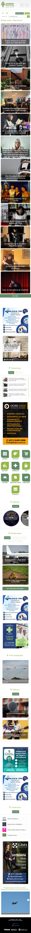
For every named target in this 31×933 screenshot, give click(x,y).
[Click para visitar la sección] (5, 454)
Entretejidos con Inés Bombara (15, 267)
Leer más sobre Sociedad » (15, 588)
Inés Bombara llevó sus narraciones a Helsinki (15, 177)
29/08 (11, 518)
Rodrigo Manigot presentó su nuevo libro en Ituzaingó (15, 109)
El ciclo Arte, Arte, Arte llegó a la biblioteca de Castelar (15, 132)
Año (21, 372)
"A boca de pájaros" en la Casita (15, 199)
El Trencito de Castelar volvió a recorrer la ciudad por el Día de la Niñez (17, 395)
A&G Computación (12, 818)
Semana (11, 372)
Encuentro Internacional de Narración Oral (15, 222)
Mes (17, 372)
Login (27, 13)
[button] (28, 518)
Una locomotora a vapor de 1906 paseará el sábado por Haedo (17, 384)
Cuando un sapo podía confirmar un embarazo (15, 581)
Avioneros (19, 541)
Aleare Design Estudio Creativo (16, 829)
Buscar (22, 5)
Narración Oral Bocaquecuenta (15, 713)
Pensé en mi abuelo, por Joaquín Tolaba (15, 64)
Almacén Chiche (12, 835)
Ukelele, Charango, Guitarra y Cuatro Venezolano (15, 735)
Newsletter (4, 16)
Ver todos (15, 506)
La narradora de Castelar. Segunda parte (15, 244)
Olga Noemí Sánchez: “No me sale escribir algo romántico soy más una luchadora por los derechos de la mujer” (15, 153)
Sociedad (7, 537)
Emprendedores (16, 537)
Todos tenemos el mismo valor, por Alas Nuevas (15, 41)
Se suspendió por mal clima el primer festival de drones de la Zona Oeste (18, 389)
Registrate (20, 13)
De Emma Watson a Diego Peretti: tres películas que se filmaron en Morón (15, 561)
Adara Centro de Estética (14, 824)
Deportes (11, 541)
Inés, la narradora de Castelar (15, 290)
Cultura (24, 537)
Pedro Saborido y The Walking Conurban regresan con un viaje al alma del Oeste (17, 379)
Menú (27, 5)
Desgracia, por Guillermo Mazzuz (15, 86)
